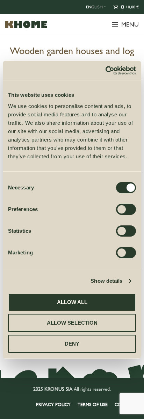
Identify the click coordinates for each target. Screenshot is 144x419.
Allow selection (72, 323)
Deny (72, 344)
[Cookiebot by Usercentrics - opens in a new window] (105, 70)
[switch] (126, 209)
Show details (106, 281)
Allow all (72, 302)
